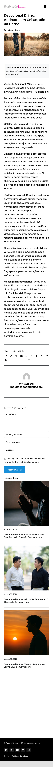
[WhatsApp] (26, 356)
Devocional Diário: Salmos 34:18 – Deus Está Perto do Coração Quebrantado (24, 535)
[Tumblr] (36, 356)
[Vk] (46, 356)
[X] (11, 356)
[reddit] (28, 750)
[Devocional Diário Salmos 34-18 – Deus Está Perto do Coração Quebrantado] (26, 481)
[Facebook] (6, 356)
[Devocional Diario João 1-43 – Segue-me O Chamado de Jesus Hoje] (26, 546)
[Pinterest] (41, 356)
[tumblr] (23, 750)
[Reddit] (16, 356)
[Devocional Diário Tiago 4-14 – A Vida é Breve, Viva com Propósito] (26, 611)
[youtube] (17, 750)
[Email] (28, 360)
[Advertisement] (26, 700)
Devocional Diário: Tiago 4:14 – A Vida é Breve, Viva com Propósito (24, 665)
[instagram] (12, 750)
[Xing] (6, 360)
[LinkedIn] (21, 356)
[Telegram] (31, 356)
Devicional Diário (12, 30)
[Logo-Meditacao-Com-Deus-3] (15, 3)
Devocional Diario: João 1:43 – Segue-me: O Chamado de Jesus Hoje (26, 600)
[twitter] (6, 750)
